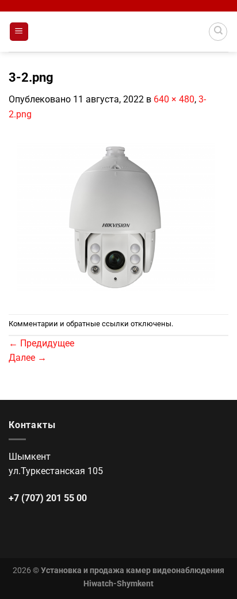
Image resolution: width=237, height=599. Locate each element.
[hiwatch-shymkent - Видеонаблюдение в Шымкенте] (118, 32)
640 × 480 (174, 99)
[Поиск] (218, 31)
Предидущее (41, 343)
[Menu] (19, 31)
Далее (28, 357)
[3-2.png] (118, 217)
